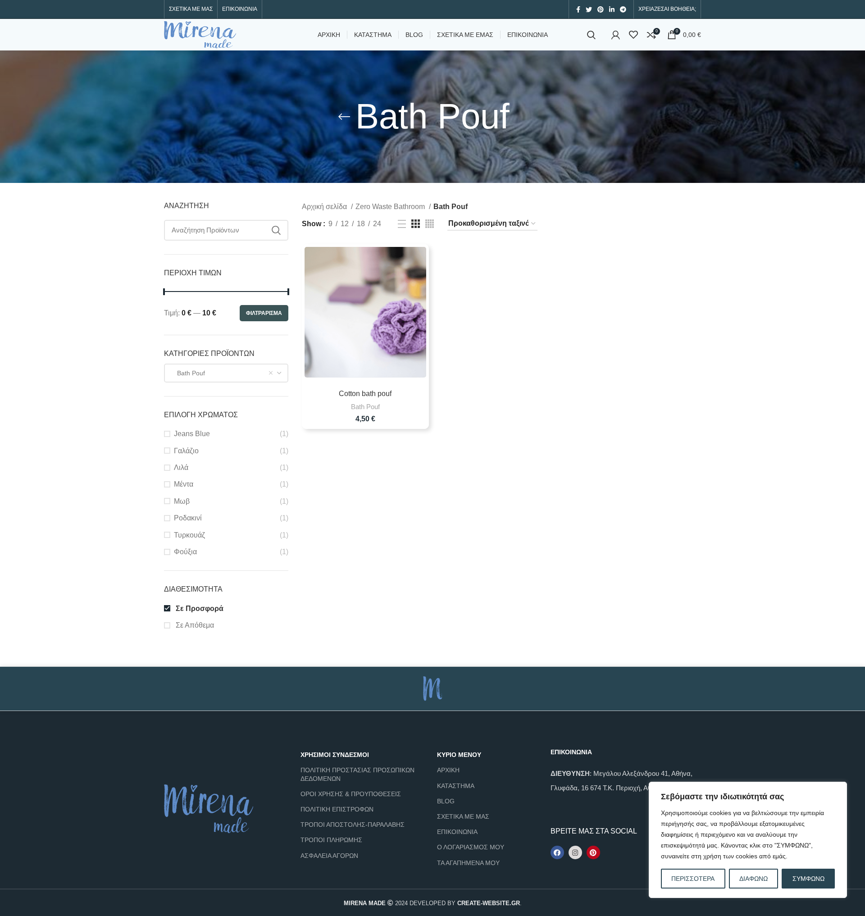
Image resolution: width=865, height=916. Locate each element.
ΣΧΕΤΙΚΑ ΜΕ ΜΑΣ (463, 816)
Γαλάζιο (186, 451)
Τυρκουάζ (189, 535)
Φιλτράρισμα (264, 313)
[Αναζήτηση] (591, 35)
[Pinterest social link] (600, 9)
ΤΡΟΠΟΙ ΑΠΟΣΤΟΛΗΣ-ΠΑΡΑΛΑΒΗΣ (352, 824)
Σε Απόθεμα (194, 625)
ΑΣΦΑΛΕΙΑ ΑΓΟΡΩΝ (329, 855)
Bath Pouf (365, 406)
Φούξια (185, 552)
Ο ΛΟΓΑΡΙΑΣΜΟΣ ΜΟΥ (470, 847)
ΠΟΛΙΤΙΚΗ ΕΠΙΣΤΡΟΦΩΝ (336, 809)
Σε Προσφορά (198, 608)
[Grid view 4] (429, 223)
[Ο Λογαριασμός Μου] (615, 35)
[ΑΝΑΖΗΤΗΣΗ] (276, 230)
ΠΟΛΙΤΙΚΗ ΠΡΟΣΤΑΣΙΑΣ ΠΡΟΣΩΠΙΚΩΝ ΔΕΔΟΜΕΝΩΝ (357, 774)
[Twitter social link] (589, 9)
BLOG (446, 801)
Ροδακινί (188, 518)
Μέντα (183, 484)
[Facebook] (557, 852)
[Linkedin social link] (611, 9)
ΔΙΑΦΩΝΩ (753, 878)
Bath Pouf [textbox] (188, 373)
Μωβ (182, 501)
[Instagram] (575, 852)
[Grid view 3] (415, 223)
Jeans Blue (192, 433)
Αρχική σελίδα (325, 206)
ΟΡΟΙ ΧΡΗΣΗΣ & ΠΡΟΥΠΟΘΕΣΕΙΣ (350, 794)
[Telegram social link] (623, 9)
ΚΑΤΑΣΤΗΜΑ (455, 785)
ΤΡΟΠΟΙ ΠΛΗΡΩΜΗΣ (331, 839)
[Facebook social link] (578, 9)
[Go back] (344, 117)
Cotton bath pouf (365, 393)
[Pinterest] (593, 852)
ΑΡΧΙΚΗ (448, 770)
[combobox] (226, 373)
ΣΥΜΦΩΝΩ (808, 878)
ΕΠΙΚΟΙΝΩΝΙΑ (457, 831)
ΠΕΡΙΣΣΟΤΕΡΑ (693, 878)
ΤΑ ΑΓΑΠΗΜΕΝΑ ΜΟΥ (468, 862)
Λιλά (181, 467)
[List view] (402, 224)
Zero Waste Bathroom (391, 206)
